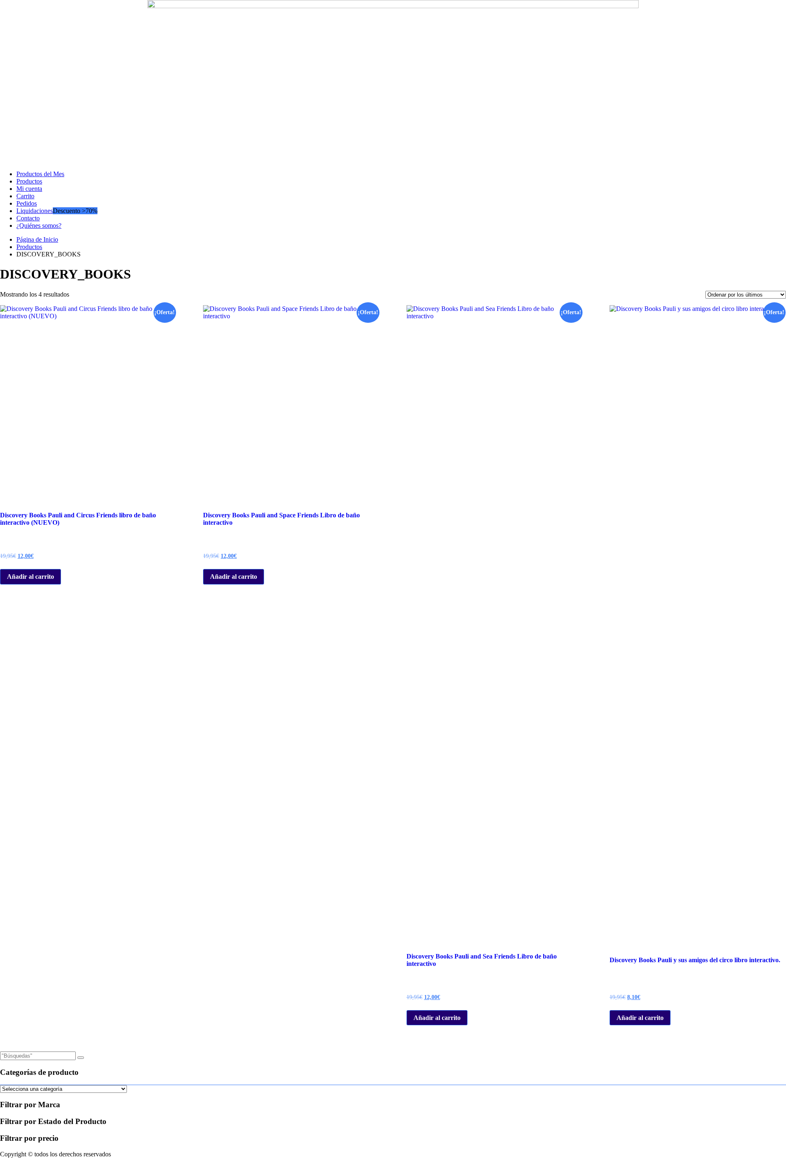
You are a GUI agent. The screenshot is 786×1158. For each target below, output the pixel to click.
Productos (29, 181)
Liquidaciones (34, 210)
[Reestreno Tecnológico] (393, 5)
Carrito (25, 196)
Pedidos (26, 203)
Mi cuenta (29, 188)
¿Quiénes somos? (38, 225)
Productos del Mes (40, 173)
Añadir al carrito (30, 576)
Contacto (28, 218)
